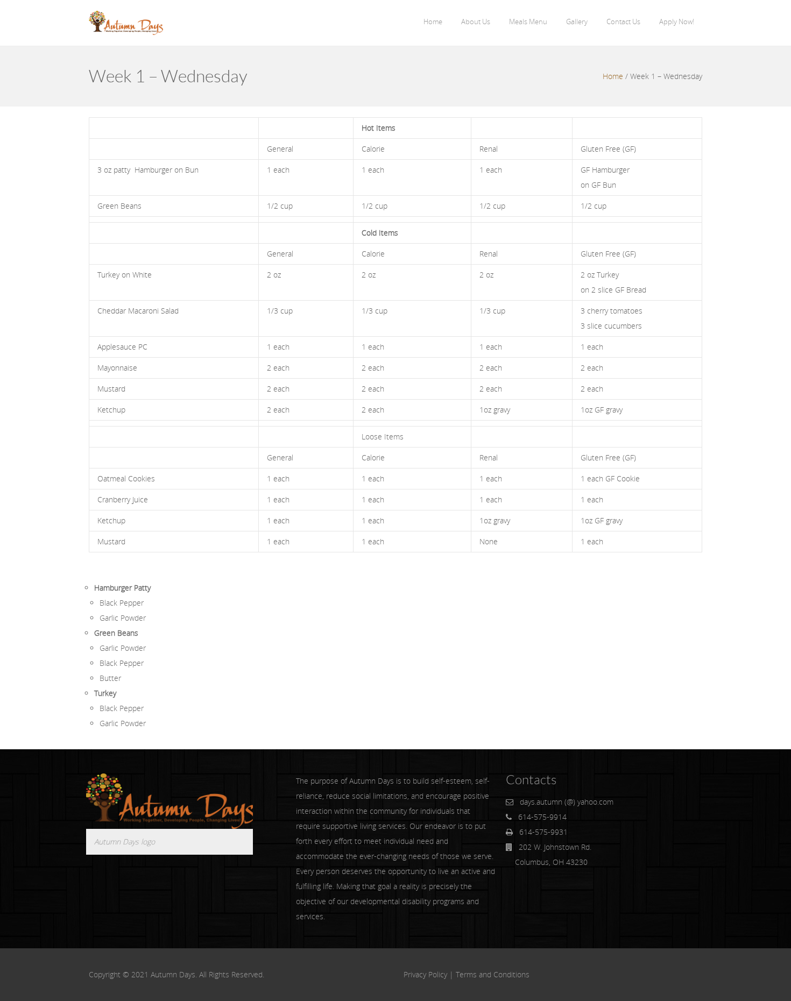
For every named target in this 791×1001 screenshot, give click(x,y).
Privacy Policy (425, 974)
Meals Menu (528, 21)
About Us (475, 21)
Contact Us (623, 21)
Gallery (577, 21)
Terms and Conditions (492, 974)
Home (432, 21)
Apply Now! (676, 21)
